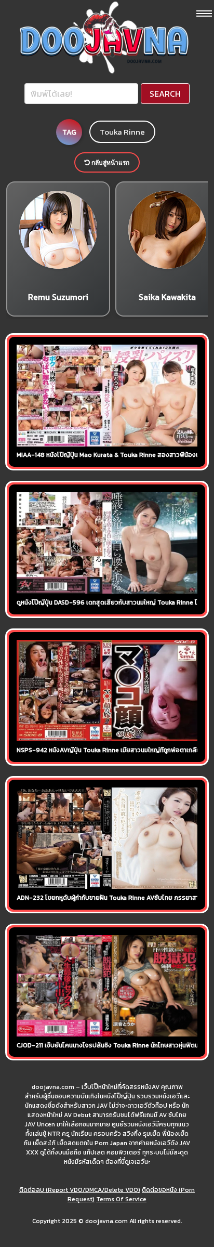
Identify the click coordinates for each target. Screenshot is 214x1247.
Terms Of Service (121, 1199)
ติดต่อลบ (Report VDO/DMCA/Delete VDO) (79, 1190)
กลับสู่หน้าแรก (109, 162)
